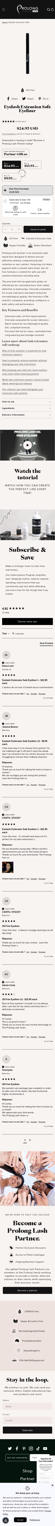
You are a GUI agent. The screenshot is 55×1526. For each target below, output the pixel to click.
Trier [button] (4, 633)
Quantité (6, 223)
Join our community (17, 1457)
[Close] (52, 1485)
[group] (27, 608)
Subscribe (27, 1430)
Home (4, 22)
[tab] (46, 644)
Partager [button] (42, 694)
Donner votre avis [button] (27, 621)
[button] (3, 9)
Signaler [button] (34, 694)
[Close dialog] (53, 1456)
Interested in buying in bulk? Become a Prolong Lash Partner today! (23, 141)
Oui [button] (27, 694)
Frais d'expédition (9, 134)
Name (6, 1400)
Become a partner (27, 1290)
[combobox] (40, 1482)
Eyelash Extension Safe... (20, 22)
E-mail (6, 1414)
